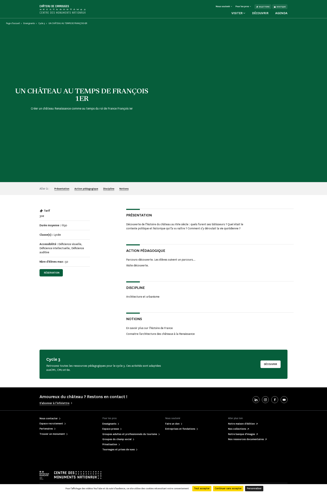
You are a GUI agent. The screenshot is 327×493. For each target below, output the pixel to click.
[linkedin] (256, 399)
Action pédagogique (86, 188)
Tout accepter (202, 488)
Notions (124, 188)
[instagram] (265, 399)
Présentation (61, 188)
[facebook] (274, 399)
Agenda (281, 13)
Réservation (51, 272)
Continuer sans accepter (228, 488)
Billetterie (264, 6)
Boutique (281, 6)
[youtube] (284, 399)
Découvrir (260, 13)
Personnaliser (254, 488)
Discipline (108, 188)
